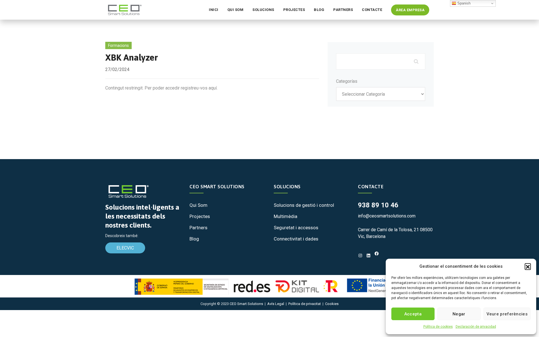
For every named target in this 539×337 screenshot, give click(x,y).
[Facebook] (376, 253)
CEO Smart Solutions (246, 304)
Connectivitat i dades (296, 239)
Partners (343, 10)
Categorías (346, 81)
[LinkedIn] (368, 255)
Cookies (332, 304)
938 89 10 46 (378, 205)
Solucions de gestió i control (304, 205)
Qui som (235, 10)
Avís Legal (275, 304)
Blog (319, 10)
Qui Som (198, 205)
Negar (459, 314)
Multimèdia (285, 216)
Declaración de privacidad (476, 327)
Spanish (463, 3)
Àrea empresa (410, 10)
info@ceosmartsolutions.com (386, 216)
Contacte (372, 10)
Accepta (413, 314)
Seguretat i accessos (296, 227)
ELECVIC (125, 248)
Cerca (415, 61)
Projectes (294, 10)
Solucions (263, 10)
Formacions (118, 45)
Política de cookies (438, 327)
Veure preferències (507, 314)
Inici (213, 10)
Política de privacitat (304, 304)
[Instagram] (360, 255)
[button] (528, 266)
